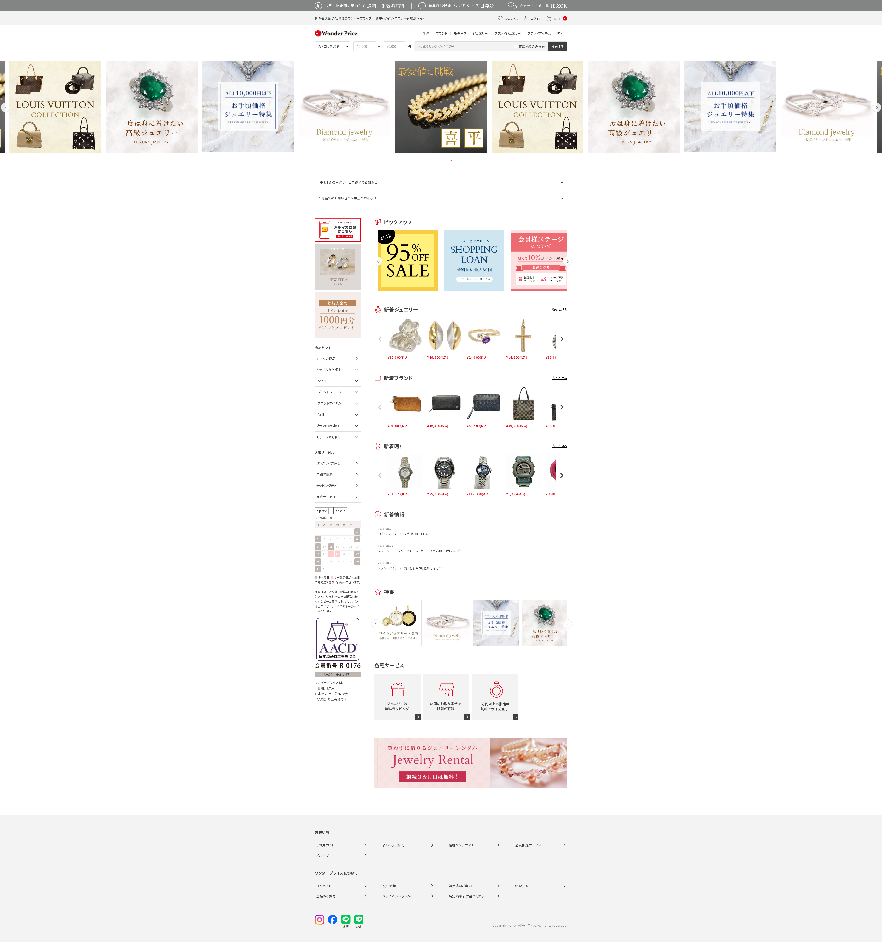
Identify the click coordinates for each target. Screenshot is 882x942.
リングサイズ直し (328, 463)
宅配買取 (522, 885)
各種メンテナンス (461, 845)
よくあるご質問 (393, 845)
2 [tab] (436, 160)
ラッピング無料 (327, 485)
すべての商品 (326, 358)
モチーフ (460, 33)
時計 (560, 33)
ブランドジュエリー (508, 33)
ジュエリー (480, 33)
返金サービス (326, 497)
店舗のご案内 (326, 896)
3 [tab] (441, 160)
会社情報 (389, 885)
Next (876, 111)
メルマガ (322, 855)
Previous (5, 111)
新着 (426, 33)
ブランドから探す (328, 425)
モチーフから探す (329, 437)
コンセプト (323, 885)
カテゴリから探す (328, 369)
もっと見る (560, 309)
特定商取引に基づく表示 (467, 896)
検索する (557, 46)
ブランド (442, 33)
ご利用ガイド (325, 845)
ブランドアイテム (539, 33)
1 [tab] (431, 160)
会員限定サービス (528, 845)
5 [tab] (451, 160)
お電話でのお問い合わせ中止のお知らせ (347, 198)
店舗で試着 (324, 474)
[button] (379, 339)
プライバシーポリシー (398, 896)
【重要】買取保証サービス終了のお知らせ (347, 182)
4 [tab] (446, 160)
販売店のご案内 (460, 885)
